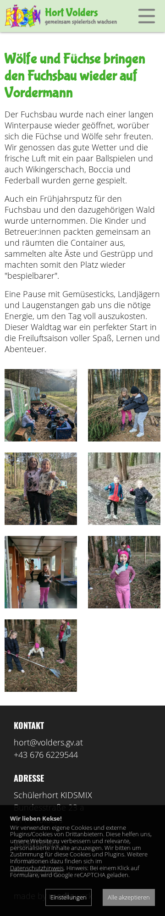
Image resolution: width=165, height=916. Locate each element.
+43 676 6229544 (46, 754)
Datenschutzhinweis (37, 868)
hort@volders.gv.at (48, 742)
